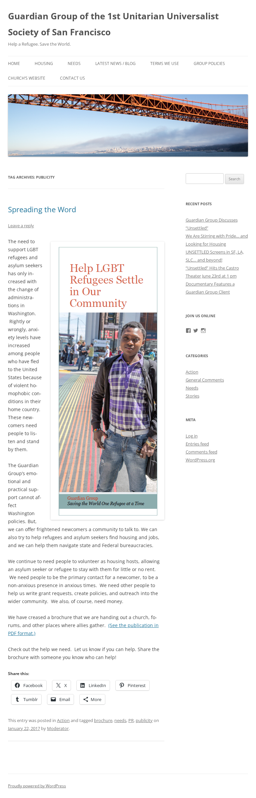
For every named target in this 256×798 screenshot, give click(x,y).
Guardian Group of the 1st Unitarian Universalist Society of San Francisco (113, 24)
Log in (192, 436)
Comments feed (201, 452)
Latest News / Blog (115, 63)
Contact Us (72, 78)
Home (14, 63)
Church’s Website (26, 78)
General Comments (205, 380)
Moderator (58, 728)
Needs (74, 63)
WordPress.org (200, 460)
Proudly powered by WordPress (37, 786)
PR (131, 720)
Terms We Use (164, 63)
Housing (44, 63)
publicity (144, 720)
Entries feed (197, 444)
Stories (192, 396)
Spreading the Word (42, 209)
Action (63, 720)
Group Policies (209, 63)
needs (120, 720)
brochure (103, 720)
